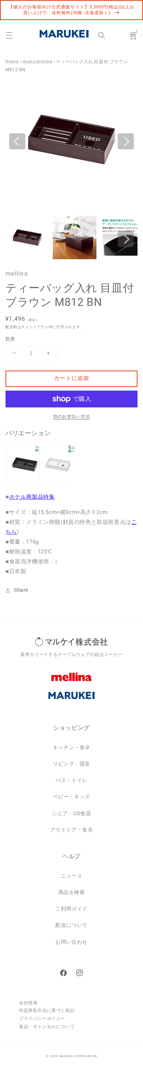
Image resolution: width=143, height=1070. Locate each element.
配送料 (11, 327)
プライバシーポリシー (42, 1018)
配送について (71, 925)
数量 (10, 339)
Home (12, 61)
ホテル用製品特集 (32, 497)
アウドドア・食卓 (71, 830)
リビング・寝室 (71, 764)
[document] (72, 141)
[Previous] (17, 141)
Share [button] (21, 590)
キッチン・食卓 (71, 747)
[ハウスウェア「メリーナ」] (71, 682)
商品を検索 (71, 892)
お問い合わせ (71, 942)
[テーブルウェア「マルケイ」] (71, 701)
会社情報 (28, 1002)
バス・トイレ (71, 780)
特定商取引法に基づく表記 (46, 1010)
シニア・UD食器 (71, 813)
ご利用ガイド (71, 909)
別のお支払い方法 (71, 416)
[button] (9, 35)
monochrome (37, 61)
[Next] (126, 141)
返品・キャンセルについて (46, 1026)
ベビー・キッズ (71, 796)
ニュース (71, 876)
